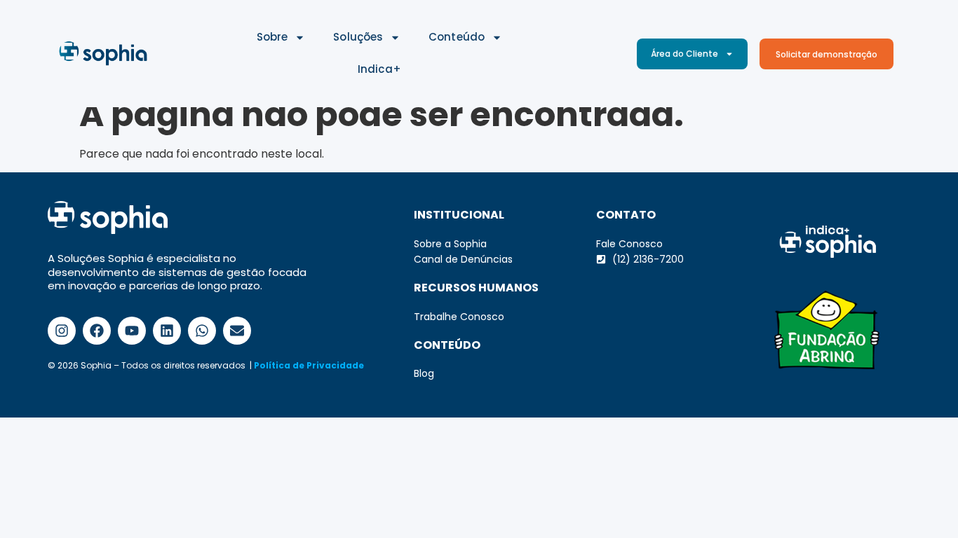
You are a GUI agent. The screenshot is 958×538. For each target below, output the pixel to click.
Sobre (272, 36)
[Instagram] (62, 331)
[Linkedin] (167, 331)
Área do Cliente (684, 54)
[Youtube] (132, 331)
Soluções (358, 36)
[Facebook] (97, 331)
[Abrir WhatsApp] (923, 502)
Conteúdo (457, 36)
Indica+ (379, 69)
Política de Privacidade (309, 365)
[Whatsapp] (202, 331)
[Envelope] (237, 331)
